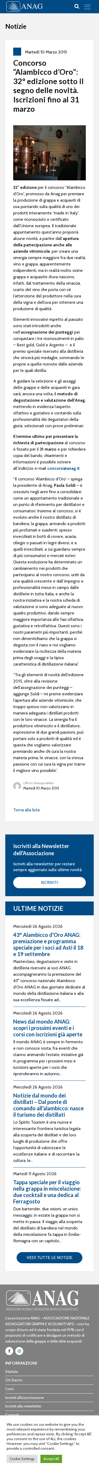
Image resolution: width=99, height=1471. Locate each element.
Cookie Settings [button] (22, 1459)
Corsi (9, 1388)
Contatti (12, 1414)
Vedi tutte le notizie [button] (49, 1257)
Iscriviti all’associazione (24, 1397)
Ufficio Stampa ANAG (38, 783)
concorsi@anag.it (63, 468)
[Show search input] (76, 6)
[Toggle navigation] (87, 6)
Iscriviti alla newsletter (23, 1406)
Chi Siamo (13, 1380)
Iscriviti (49, 882)
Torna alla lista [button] (26, 809)
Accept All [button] (51, 1459)
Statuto (11, 1371)
